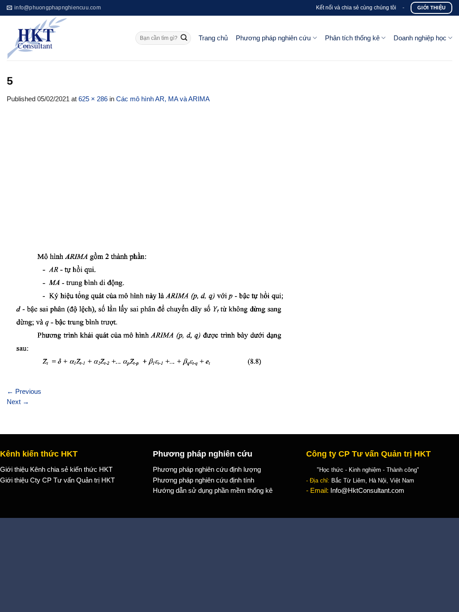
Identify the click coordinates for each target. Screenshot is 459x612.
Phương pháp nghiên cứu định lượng (207, 469)
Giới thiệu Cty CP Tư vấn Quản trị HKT (57, 480)
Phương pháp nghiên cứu (273, 38)
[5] (147, 312)
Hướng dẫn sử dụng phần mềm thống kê (213, 490)
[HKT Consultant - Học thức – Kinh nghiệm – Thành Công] (64, 38)
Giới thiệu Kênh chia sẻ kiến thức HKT (56, 469)
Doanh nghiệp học (420, 38)
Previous (24, 391)
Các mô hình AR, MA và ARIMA (163, 99)
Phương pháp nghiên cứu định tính (203, 480)
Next (18, 401)
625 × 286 (93, 99)
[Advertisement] (229, 171)
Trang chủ (213, 38)
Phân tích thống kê (352, 38)
